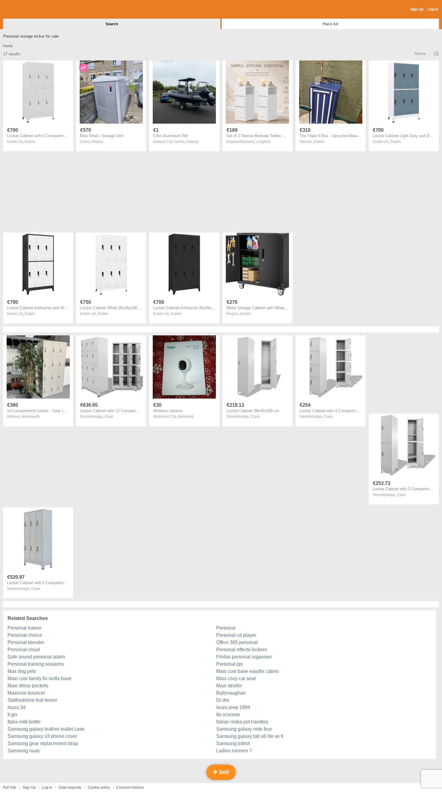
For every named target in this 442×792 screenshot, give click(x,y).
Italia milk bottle (24, 721)
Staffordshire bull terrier (32, 700)
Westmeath (30, 416)
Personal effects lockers (241, 649)
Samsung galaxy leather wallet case (46, 729)
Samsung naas (24, 750)
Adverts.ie (26, 9)
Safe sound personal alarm (36, 656)
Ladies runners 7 (234, 750)
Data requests (70, 787)
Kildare (97, 142)
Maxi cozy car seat (236, 678)
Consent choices (130, 787)
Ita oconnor (228, 714)
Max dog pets (22, 671)
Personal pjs (229, 664)
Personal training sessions (36, 664)
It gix (12, 714)
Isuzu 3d (17, 707)
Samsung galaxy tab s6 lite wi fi (249, 736)
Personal (225, 627)
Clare (108, 416)
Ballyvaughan (231, 692)
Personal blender (26, 642)
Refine (420, 53)
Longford (263, 142)
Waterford (186, 416)
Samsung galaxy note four (244, 729)
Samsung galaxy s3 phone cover (42, 736)
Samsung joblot (233, 743)
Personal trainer (24, 627)
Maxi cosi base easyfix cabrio (247, 671)
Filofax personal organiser (244, 656)
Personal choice (25, 635)
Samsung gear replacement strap (43, 743)
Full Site (9, 787)
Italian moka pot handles (242, 721)
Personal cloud (24, 649)
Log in (47, 787)
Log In (433, 9)
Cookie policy (99, 787)
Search (112, 24)
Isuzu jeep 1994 (233, 707)
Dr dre (222, 700)
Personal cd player (236, 635)
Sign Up (416, 9)
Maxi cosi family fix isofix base (40, 678)
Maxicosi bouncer (26, 692)
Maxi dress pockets (28, 685)
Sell (223, 772)
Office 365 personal (237, 642)
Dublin (30, 142)
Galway (192, 142)
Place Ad (330, 24)
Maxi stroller (229, 685)
